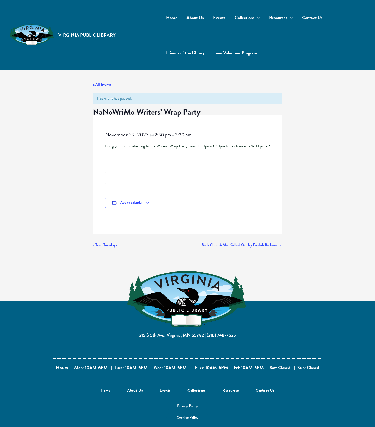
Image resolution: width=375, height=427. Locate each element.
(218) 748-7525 (221, 335)
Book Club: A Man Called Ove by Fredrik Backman (241, 245)
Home (105, 390)
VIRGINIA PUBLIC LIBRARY (87, 35)
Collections (197, 390)
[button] (187, 406)
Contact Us (265, 390)
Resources (230, 390)
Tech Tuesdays (105, 245)
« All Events (102, 84)
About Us (135, 390)
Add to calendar (131, 202)
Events (165, 390)
